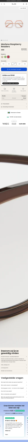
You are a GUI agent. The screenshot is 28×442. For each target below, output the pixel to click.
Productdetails (6, 103)
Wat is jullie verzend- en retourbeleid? (9, 385)
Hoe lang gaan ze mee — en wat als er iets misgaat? (12, 388)
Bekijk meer (7, 430)
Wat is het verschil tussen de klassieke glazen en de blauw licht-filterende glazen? (12, 397)
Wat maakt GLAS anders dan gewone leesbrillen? (11, 382)
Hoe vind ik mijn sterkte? (6, 391)
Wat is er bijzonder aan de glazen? (8, 394)
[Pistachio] (5, 57)
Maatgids (24, 95)
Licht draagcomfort (4, 367)
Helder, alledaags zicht (5, 364)
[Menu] (1, 4)
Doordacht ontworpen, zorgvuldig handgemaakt (10, 356)
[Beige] (2, 57)
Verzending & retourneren (8, 106)
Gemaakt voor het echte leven (6, 370)
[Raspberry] (8, 57)
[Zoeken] (4, 4)
